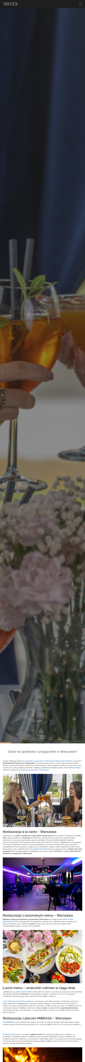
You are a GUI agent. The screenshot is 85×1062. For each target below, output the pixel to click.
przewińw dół (42, 737)
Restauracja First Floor (11, 921)
